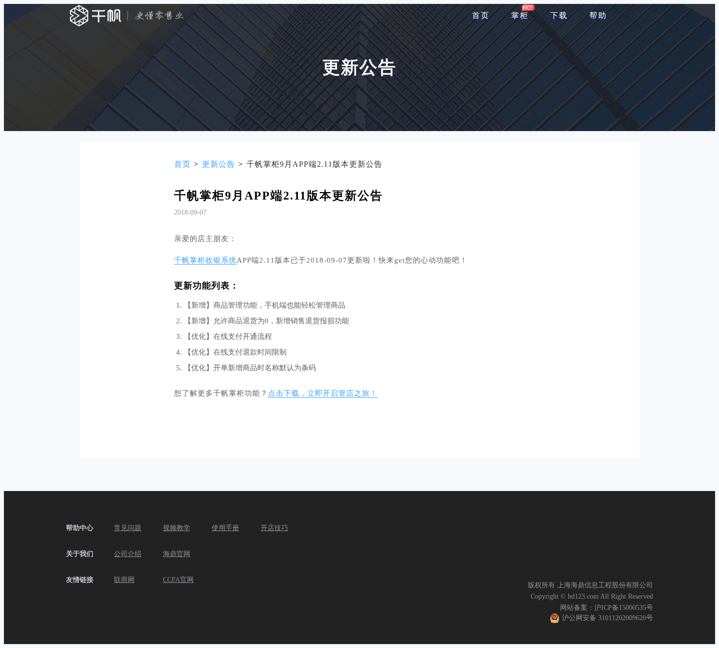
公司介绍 (127, 554)
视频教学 (176, 528)
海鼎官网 (176, 554)
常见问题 (127, 528)
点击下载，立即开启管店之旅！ (323, 393)
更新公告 (218, 164)
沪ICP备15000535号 (623, 607)
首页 (182, 164)
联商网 (124, 579)
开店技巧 (274, 528)
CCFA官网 (178, 579)
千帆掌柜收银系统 (205, 260)
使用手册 (225, 528)
